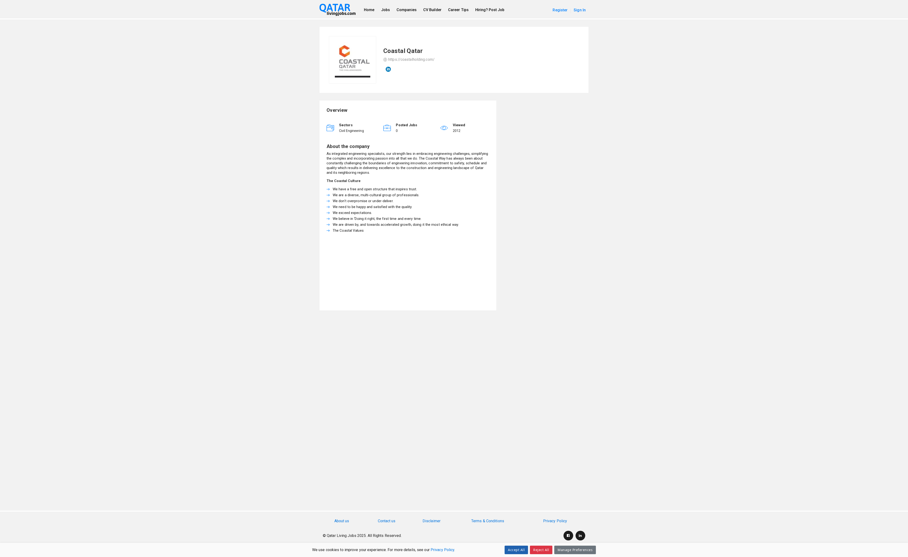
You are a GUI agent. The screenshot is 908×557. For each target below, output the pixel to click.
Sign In (580, 10)
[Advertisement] (408, 270)
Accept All (516, 550)
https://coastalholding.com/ (411, 59)
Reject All (541, 550)
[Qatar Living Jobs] (340, 10)
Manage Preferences (575, 550)
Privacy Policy (442, 550)
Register (560, 10)
